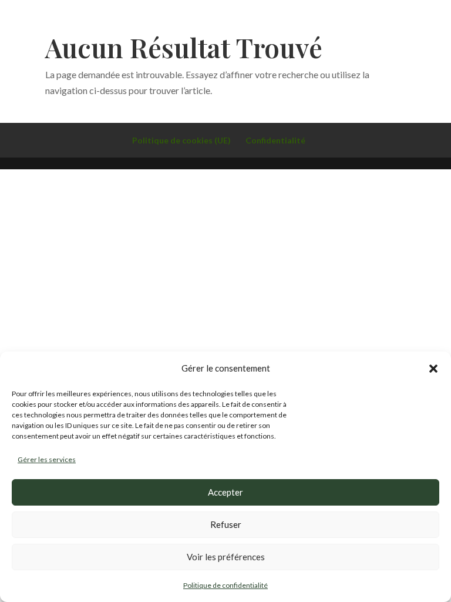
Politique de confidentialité (225, 585)
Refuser (225, 524)
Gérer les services (47, 459)
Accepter (225, 492)
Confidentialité (275, 140)
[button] (433, 368)
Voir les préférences (226, 556)
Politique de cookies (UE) (181, 140)
